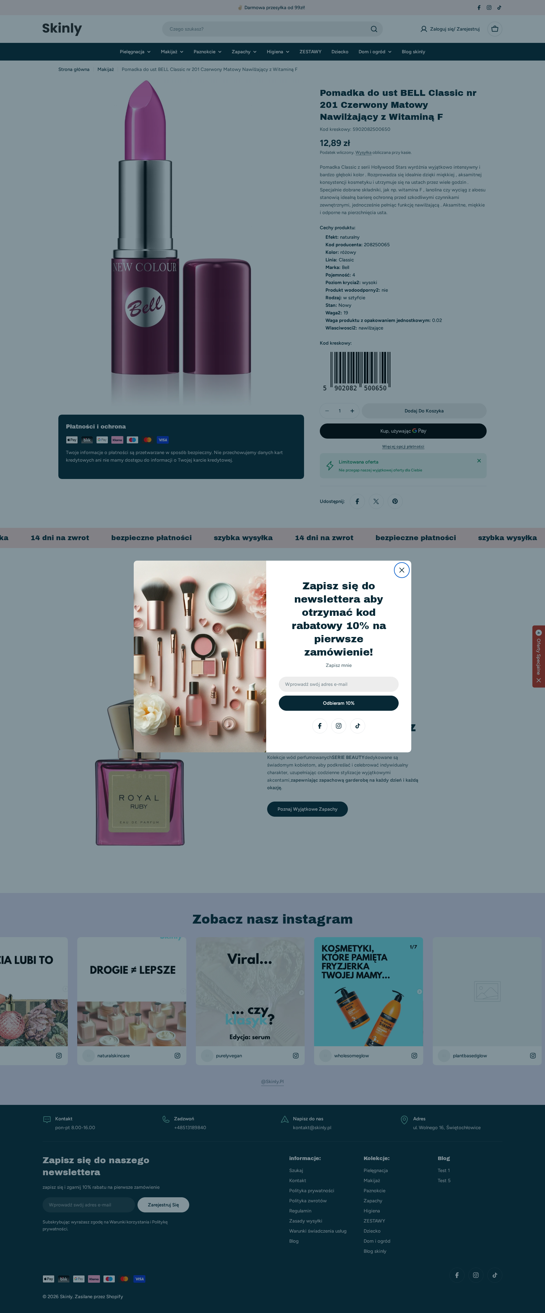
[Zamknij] (402, 570)
